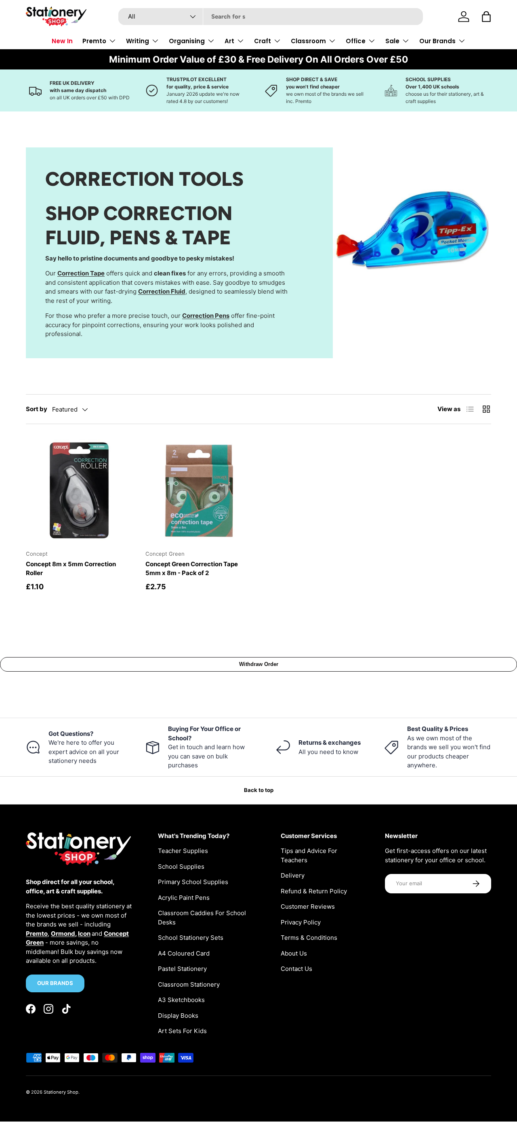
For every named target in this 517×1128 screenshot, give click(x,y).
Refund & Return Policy (314, 891)
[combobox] (270, 16)
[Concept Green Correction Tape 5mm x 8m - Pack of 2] (198, 490)
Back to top (258, 790)
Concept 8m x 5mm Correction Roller (71, 568)
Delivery (293, 875)
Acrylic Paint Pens (184, 897)
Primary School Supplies (193, 882)
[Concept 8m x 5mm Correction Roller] (79, 490)
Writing (137, 41)
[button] (486, 16)
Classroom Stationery (189, 984)
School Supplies (181, 866)
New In (62, 41)
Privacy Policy (301, 922)
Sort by (36, 409)
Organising (187, 41)
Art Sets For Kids (182, 1031)
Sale (392, 41)
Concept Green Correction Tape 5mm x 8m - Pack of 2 (191, 568)
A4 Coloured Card (184, 953)
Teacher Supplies (183, 851)
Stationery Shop (61, 1092)
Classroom (308, 41)
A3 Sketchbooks (181, 1000)
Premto (94, 41)
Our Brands (437, 41)
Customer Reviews (308, 906)
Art (229, 41)
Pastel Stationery (182, 969)
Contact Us (296, 969)
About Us (294, 953)
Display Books (178, 1015)
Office (356, 41)
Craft (262, 41)
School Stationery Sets (190, 937)
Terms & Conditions (309, 937)
